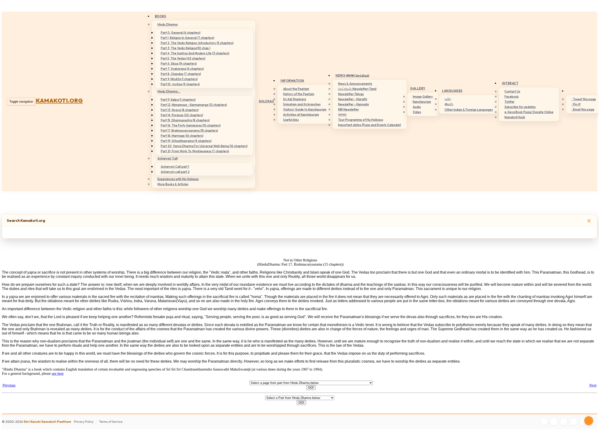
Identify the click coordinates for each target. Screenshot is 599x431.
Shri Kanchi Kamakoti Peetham (47, 422)
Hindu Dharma (167, 24)
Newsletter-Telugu (351, 94)
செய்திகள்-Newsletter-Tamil (357, 89)
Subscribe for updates (520, 107)
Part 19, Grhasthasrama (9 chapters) (186, 141)
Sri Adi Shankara (294, 99)
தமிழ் (448, 99)
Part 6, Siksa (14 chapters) (179, 63)
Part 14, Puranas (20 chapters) (182, 115)
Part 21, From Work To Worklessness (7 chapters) (195, 151)
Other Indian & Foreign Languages (469, 109)
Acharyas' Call (167, 158)
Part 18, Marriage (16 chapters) (182, 135)
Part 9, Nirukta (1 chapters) (179, 79)
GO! (311, 387)
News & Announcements (355, 83)
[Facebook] (544, 422)
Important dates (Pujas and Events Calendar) (369, 125)
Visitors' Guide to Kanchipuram (304, 109)
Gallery (417, 88)
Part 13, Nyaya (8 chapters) (180, 110)
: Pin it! (576, 104)
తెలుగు (449, 104)
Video (417, 112)
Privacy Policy (84, 422)
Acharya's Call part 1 (175, 166)
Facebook (511, 96)
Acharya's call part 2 (175, 172)
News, (352, 75)
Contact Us (512, 91)
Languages (452, 91)
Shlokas (266, 101)
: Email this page (583, 109)
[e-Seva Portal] (593, 422)
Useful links (291, 120)
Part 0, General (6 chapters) (181, 32)
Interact (510, 83)
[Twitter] (554, 422)
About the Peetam (296, 89)
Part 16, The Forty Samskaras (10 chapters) (191, 125)
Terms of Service (111, 422)
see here (58, 373)
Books (160, 16)
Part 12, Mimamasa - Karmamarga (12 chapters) (194, 105)
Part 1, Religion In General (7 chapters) (187, 38)
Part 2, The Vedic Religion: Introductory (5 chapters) (197, 43)
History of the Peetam (298, 94)
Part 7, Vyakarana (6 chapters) (182, 69)
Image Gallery (423, 96)
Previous (9, 385)
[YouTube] (573, 422)
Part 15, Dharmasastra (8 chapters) (185, 120)
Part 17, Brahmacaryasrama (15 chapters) (189, 130)
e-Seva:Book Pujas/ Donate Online (528, 112)
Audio (417, 107)
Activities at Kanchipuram (301, 114)
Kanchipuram (422, 102)
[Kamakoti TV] (583, 422)
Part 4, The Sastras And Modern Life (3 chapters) (195, 53)
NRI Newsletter (348, 109)
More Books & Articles (172, 184)
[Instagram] (564, 422)
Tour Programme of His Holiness (360, 120)
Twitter (509, 102)
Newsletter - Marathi (352, 99)
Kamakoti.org (59, 100)
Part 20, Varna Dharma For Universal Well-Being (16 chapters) (204, 146)
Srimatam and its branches (302, 104)
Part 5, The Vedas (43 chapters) (183, 58)
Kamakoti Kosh (514, 117)
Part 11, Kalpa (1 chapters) (178, 99)
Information (292, 80)
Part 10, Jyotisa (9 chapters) (180, 84)
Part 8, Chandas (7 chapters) (181, 74)
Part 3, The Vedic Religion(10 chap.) (185, 48)
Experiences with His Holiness (178, 179)
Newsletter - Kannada (353, 104)
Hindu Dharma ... (168, 91)
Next (592, 385)
